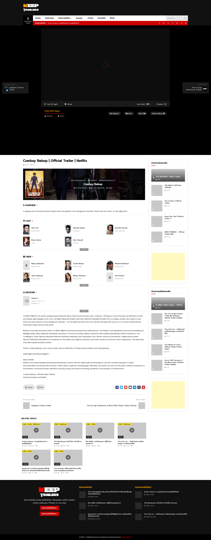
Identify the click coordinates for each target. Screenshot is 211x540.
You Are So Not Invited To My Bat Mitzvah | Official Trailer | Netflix (173, 316)
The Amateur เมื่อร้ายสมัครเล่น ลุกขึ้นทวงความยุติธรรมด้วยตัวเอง (67, 469)
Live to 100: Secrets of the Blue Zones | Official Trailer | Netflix (174, 362)
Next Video (140, 399)
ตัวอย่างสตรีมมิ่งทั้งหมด (49, 514)
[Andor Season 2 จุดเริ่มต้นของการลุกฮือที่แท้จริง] (138, 494)
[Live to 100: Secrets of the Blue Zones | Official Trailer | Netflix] (156, 365)
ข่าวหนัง (90, 18)
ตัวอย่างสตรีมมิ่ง (64, 18)
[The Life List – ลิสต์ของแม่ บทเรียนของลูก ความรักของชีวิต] (156, 334)
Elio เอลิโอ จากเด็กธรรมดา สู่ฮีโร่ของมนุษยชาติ (98, 442)
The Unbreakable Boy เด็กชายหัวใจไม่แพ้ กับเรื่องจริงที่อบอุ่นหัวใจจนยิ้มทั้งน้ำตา (110, 493)
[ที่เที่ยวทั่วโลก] (177, 23)
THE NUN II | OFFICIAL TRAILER (173, 186)
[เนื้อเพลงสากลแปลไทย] (181, 23)
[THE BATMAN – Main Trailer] (168, 175)
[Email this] (130, 387)
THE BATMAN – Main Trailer (168, 176)
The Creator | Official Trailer (173, 202)
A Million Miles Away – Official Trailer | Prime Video (179, 305)
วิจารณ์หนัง (102, 18)
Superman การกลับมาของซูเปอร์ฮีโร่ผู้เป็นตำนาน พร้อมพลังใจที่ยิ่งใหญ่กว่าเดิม (36, 469)
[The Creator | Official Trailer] (156, 205)
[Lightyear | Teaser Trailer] (26, 405)
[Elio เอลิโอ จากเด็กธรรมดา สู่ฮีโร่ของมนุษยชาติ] (82, 505)
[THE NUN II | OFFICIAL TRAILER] (156, 190)
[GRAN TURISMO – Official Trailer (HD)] (156, 237)
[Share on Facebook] (117, 387)
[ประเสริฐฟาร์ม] (186, 23)
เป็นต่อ (112, 18)
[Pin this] (143, 387)
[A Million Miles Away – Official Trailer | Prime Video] (168, 303)
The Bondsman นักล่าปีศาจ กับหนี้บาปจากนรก (68, 442)
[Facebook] (159, 23)
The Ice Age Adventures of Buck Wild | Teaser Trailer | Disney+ (112, 405)
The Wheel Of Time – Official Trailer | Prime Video (173, 347)
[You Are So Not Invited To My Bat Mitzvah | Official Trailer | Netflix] (156, 318)
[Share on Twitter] (121, 387)
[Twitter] (164, 23)
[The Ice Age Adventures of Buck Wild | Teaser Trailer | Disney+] (141, 405)
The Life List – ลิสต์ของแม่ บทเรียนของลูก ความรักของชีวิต (131, 442)
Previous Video (29, 399)
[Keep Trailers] (31, 8)
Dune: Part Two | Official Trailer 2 (174, 217)
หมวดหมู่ (79, 18)
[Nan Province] (172, 23)
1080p (25, 424)
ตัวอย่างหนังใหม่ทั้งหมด (49, 508)
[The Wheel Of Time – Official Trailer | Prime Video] (156, 349)
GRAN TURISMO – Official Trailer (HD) (174, 233)
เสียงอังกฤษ (36, 424)
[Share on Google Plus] (125, 387)
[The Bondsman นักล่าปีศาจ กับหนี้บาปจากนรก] (138, 505)
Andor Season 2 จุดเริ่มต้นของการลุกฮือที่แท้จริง (63, 23)
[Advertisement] (148, 7)
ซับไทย (30, 424)
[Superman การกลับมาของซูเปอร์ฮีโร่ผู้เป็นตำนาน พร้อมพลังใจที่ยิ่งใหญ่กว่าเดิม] (82, 517)
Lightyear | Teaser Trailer (41, 405)
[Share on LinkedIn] (134, 387)
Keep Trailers (126, 537)
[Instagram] (168, 23)
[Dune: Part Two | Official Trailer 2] (156, 221)
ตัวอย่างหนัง (49, 18)
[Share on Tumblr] (139, 387)
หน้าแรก (38, 18)
